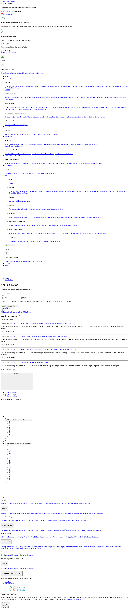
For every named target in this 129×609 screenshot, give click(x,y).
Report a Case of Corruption (43, 520)
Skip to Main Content (8, 2)
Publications (7, 312)
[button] (11, 11)
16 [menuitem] (9, 449)
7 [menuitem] (9, 431)
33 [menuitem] (9, 480)
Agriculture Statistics (77, 117)
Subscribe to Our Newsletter (81, 503)
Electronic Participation (26, 173)
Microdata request (30, 134)
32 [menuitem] (9, 478)
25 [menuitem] (9, 465)
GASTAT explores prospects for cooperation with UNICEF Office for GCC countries (41, 336)
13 (5, 441)
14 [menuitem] (9, 445)
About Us (8, 86)
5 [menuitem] (9, 427)
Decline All (5, 607)
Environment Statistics (63, 117)
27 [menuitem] (9, 469)
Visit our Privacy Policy (74, 599)
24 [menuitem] (9, 463)
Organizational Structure (32, 86)
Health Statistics (25, 107)
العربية (8, 263)
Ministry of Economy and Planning (12, 537)
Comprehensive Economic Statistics (34, 97)
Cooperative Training (49, 173)
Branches (15, 173)
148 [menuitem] (6, 482)
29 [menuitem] (9, 473)
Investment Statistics (111, 97)
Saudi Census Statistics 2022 (37, 109)
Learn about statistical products (56, 144)
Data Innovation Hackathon (42, 163)
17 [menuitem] (9, 451)
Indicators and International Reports (16, 125)
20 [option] (11, 392)
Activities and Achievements (93, 163)
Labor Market (34, 73)
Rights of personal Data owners (78, 520)
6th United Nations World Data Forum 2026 (19, 163)
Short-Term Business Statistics (95, 97)
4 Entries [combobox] (16, 373)
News (53, 163)
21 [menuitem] (9, 458)
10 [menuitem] (9, 436)
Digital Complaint (58, 520)
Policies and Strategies (47, 86)
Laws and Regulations (116, 86)
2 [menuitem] (9, 422)
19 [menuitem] (9, 454)
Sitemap (69, 503)
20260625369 (5, 50)
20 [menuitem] (9, 456)
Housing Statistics (120, 107)
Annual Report (90, 86)
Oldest (8, 308)
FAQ (36, 173)
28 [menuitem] (9, 471)
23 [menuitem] (9, 462)
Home (11, 183)
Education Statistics (11, 109)
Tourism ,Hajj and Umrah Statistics (16, 117)
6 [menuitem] (9, 429)
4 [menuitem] (9, 425)
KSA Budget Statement (91, 537)
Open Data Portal (29, 537)
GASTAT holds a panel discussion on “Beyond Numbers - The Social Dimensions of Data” (43, 323)
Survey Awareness (11, 144)
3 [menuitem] (9, 423)
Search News (9, 280)
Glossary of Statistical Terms (36, 154)
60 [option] (11, 396)
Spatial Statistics (100, 117)
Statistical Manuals (11, 154)
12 (5, 440)
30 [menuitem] (9, 474)
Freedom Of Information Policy (11, 503)
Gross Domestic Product (8, 73)
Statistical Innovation (102, 86)
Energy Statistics (89, 117)
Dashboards (15, 312)
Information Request (15, 520)
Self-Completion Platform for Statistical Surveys (81, 144)
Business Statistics (79, 97)
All (2, 312)
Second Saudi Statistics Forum (18, 193)
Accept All (5, 605)
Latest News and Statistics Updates (36, 503)
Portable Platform (65, 163)
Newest (3, 308)
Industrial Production (23, 73)
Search (24, 297)
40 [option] (11, 394)
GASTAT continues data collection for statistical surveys (32, 362)
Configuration (5, 603)
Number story (41, 144)
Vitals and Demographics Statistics (62, 107)
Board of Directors (17, 86)
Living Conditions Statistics (95, 107)
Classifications (22, 154)
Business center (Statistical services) (47, 134)
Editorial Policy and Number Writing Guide (59, 154)
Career (40, 173)
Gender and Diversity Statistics (40, 107)
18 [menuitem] (9, 453)
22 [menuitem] (9, 460)
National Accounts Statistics (14, 97)
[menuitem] (8, 582)
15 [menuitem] (9, 447)
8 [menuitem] (9, 432)
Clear (29, 297)
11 (5, 438)
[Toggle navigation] (1, 54)
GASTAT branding (77, 163)
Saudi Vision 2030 (77, 537)
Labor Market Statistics (12, 107)
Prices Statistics (68, 97)
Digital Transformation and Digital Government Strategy (53, 537)
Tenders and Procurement (62, 86)
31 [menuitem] (9, 476)
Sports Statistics (109, 107)
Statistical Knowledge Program (27, 144)
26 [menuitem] (9, 467)
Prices (41, 73)
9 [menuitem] (9, 434)
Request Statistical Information (15, 134)
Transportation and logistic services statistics (41, 117)
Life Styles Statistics (79, 107)
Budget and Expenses (78, 86)
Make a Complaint (28, 520)
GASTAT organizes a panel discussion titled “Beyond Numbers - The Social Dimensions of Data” (45, 349)
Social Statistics (23, 109)
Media (58, 163)
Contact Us (8, 173)
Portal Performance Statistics (57, 503)
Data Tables (23, 312)
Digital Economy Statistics (54, 97)
